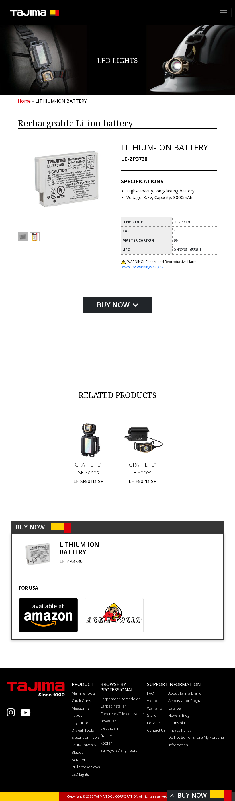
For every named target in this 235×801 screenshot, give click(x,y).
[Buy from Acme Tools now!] (114, 615)
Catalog (174, 708)
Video (152, 700)
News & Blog (178, 715)
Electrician (109, 728)
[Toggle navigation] (224, 12)
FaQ (150, 693)
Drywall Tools (83, 730)
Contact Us (156, 730)
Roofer (106, 743)
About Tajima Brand (184, 693)
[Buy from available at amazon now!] (48, 615)
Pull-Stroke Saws (86, 766)
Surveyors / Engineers (118, 750)
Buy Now (114, 304)
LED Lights (80, 774)
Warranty (154, 708)
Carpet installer (113, 706)
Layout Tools (82, 722)
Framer (106, 735)
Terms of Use (179, 722)
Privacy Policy (179, 730)
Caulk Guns (81, 700)
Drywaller (108, 721)
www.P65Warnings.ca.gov (142, 266)
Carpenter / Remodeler (120, 698)
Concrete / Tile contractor (122, 713)
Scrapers (79, 759)
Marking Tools (83, 693)
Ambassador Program (186, 700)
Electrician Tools (85, 737)
